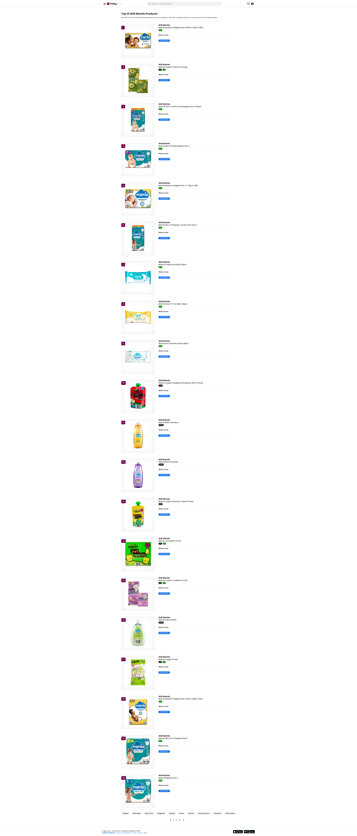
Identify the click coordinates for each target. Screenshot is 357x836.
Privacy (140, 833)
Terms (134, 833)
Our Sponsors (126, 833)
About (119, 833)
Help (145, 833)
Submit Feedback (108, 833)
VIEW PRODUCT (164, 40)
